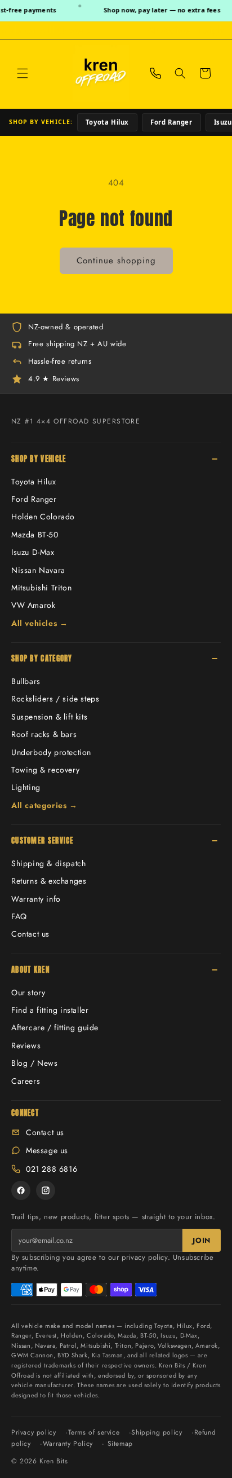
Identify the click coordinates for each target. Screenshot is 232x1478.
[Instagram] (45, 1190)
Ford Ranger (171, 122)
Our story (28, 992)
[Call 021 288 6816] (155, 73)
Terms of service (94, 1432)
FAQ (19, 916)
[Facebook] (20, 1190)
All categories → (44, 805)
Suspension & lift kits (49, 716)
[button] (22, 73)
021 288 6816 (51, 1169)
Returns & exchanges (48, 880)
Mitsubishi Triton (41, 587)
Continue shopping (116, 260)
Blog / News (34, 1063)
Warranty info (36, 899)
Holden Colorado (43, 516)
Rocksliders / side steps (55, 698)
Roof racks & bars (44, 734)
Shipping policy (156, 1432)
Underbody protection (51, 752)
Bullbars (26, 681)
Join (202, 1240)
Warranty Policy (68, 1444)
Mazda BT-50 (35, 534)
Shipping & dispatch (48, 863)
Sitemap (120, 1444)
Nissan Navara (38, 570)
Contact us (30, 933)
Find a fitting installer (49, 1010)
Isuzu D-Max (33, 552)
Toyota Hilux (107, 122)
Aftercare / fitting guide (55, 1027)
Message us (47, 1150)
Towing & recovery (45, 769)
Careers (25, 1081)
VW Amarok (33, 605)
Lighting (26, 787)
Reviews (26, 1045)
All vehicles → (39, 623)
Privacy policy (33, 1432)
